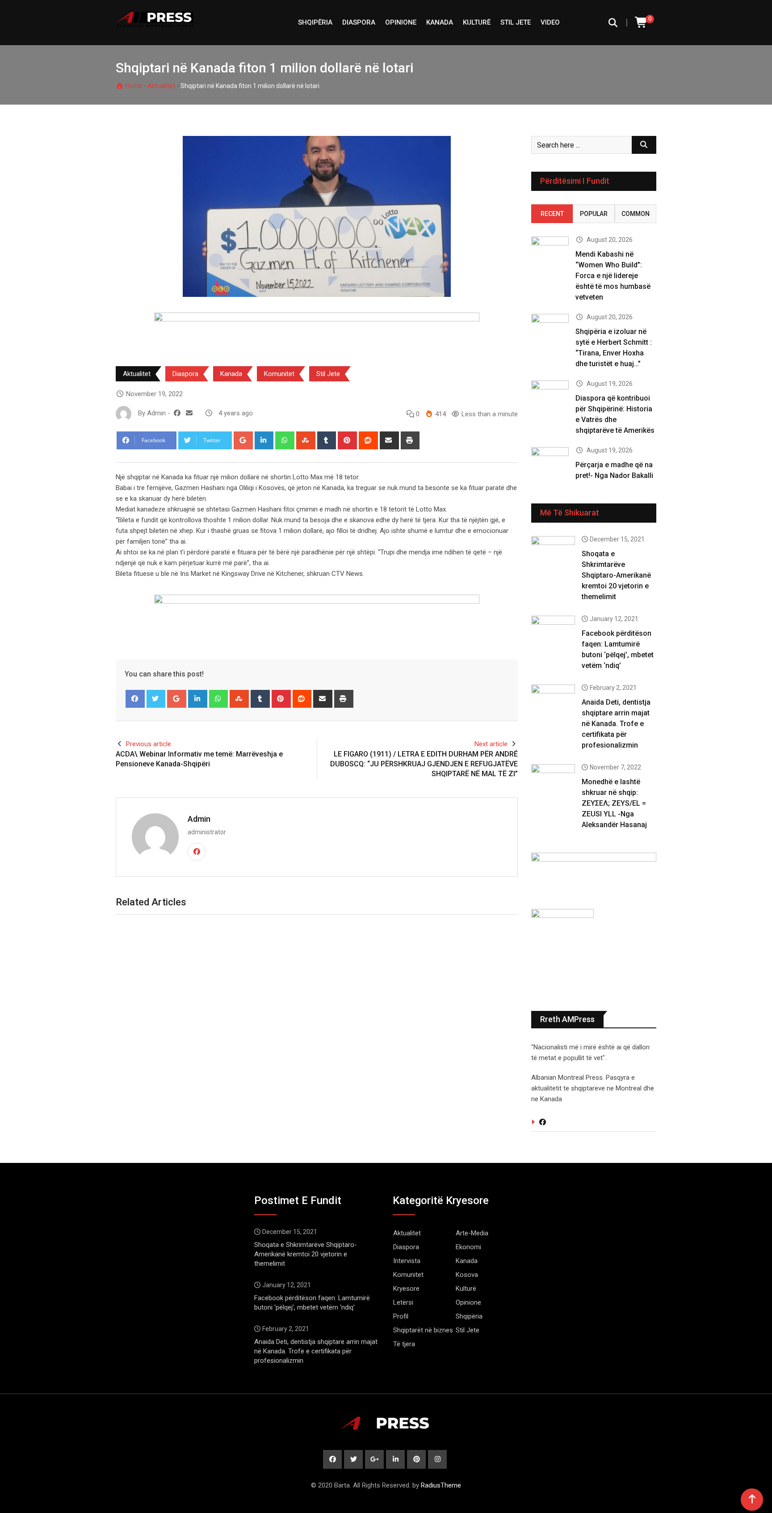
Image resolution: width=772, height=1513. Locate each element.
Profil (400, 1316)
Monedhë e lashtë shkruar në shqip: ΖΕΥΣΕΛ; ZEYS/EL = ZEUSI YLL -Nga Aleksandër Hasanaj (614, 803)
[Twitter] (156, 699)
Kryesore (406, 1289)
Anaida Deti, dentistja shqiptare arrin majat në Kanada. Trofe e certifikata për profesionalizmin (616, 723)
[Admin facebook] (177, 413)
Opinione (400, 22)
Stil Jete (515, 22)
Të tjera (404, 1344)
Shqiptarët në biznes (423, 1330)
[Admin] (189, 413)
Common (635, 213)
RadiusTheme (441, 1485)
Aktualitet (161, 85)
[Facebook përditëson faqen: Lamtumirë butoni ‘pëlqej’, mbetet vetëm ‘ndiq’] (553, 633)
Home (133, 85)
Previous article (148, 744)
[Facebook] (135, 699)
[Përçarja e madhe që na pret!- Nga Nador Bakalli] (550, 462)
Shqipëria (469, 1316)
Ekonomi (468, 1247)
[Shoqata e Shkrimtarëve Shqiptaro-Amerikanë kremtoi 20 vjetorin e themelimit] (553, 553)
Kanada (439, 22)
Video (550, 22)
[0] (641, 22)
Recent (552, 213)
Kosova (467, 1275)
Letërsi (403, 1302)
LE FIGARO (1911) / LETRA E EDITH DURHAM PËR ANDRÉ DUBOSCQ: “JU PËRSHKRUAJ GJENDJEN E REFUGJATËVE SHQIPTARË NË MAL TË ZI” (424, 764)
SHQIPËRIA (315, 22)
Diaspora (358, 22)
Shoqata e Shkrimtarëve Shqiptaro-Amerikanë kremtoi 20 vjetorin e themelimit (616, 575)
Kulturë (477, 22)
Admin (199, 819)
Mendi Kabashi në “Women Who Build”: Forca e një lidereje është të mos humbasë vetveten (612, 275)
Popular (594, 213)
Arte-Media (472, 1233)
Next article (491, 744)
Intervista (406, 1261)
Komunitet (279, 374)
